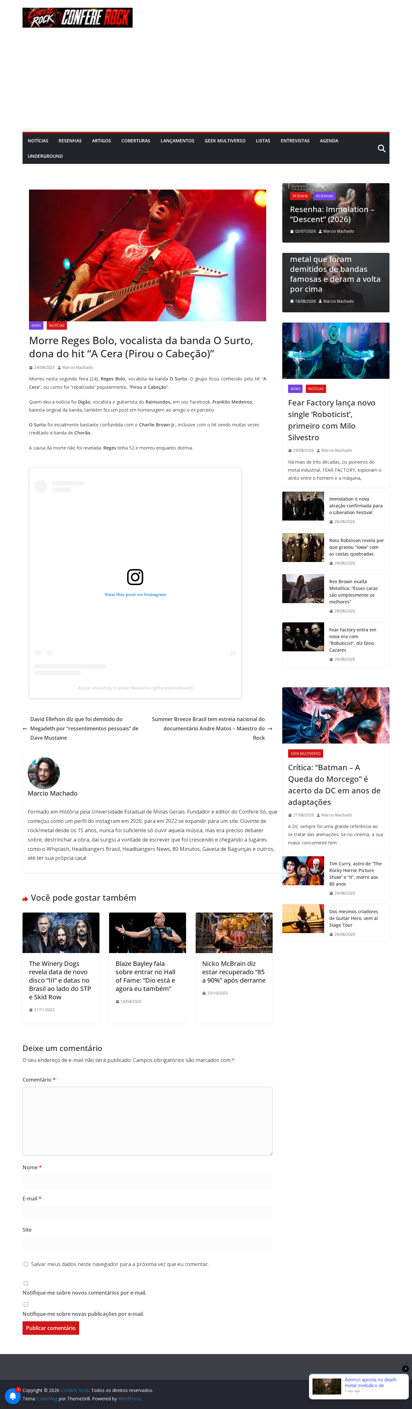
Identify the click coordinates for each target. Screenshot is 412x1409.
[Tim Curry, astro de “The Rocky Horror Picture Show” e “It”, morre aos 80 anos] (303, 878)
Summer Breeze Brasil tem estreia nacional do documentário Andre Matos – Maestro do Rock (208, 728)
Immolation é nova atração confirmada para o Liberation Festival (356, 505)
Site (27, 1229)
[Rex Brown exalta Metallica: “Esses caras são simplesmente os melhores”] (303, 596)
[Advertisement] (206, 84)
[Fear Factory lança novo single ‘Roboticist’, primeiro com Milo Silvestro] (335, 351)
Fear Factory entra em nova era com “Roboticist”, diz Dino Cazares (352, 640)
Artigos (101, 141)
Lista (298, 256)
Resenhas (70, 141)
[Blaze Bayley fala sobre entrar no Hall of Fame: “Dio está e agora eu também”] (147, 917)
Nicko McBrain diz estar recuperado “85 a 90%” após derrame (234, 972)
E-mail (32, 1198)
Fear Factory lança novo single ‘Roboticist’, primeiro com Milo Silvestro (332, 419)
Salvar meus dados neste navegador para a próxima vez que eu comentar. (120, 1264)
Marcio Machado (77, 367)
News (36, 325)
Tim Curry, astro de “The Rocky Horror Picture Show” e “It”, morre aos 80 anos (355, 874)
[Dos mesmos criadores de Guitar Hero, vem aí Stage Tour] (303, 923)
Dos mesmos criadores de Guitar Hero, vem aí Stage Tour (353, 918)
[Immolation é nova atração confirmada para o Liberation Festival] (303, 510)
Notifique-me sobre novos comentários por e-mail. (84, 1292)
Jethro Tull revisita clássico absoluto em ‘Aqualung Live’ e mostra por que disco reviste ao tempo (336, 199)
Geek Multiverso (225, 141)
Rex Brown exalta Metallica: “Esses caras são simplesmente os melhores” (353, 591)
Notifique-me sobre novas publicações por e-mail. (83, 1313)
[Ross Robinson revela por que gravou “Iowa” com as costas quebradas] (303, 552)
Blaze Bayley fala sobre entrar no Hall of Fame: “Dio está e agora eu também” (145, 976)
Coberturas (135, 141)
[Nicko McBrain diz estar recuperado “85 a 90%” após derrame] (234, 917)
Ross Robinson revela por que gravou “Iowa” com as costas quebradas (356, 547)
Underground (45, 156)
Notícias (38, 141)
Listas (263, 141)
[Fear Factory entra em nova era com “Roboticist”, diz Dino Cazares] (303, 644)
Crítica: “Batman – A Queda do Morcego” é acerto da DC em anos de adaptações (334, 784)
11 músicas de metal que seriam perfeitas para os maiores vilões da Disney (337, 278)
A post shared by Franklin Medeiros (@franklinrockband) (135, 688)
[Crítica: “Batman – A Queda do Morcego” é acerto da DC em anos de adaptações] (335, 715)
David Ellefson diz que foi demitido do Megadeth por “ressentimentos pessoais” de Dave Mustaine (84, 728)
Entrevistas (295, 141)
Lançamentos (177, 141)
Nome (32, 1167)
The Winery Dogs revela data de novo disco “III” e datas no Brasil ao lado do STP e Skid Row (60, 980)
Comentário (39, 1079)
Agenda (329, 141)
